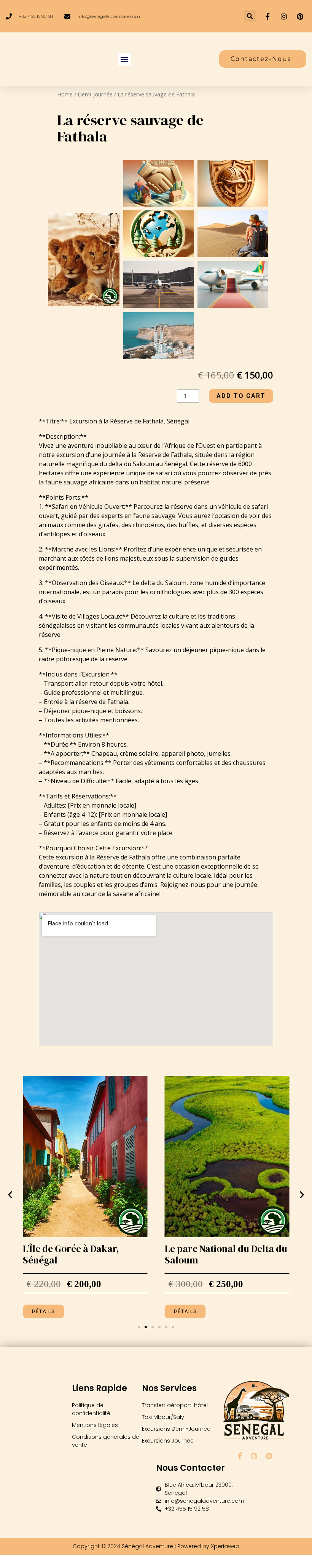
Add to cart (241, 395)
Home (65, 94)
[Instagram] (254, 1455)
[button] (250, 16)
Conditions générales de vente (105, 1441)
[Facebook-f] (239, 1455)
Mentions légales (95, 1425)
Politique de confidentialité (91, 1409)
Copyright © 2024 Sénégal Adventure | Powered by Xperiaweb (156, 1546)
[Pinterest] (268, 1455)
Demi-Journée (95, 94)
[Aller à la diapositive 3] (152, 1327)
